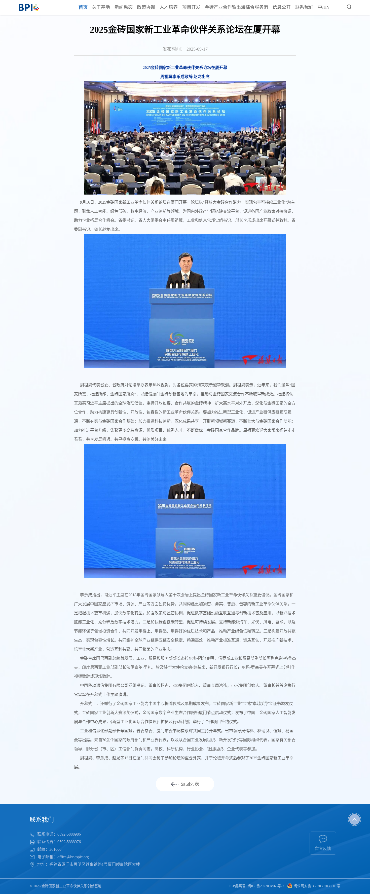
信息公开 (282, 7)
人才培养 (169, 7)
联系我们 (304, 7)
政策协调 (146, 7)
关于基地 (101, 7)
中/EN (323, 7)
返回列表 (190, 784)
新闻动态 (124, 7)
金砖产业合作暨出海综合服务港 (236, 7)
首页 (83, 7)
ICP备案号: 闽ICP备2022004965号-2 (256, 886)
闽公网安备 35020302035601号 (316, 886)
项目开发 (191, 7)
